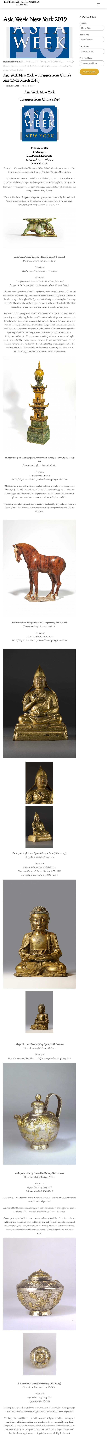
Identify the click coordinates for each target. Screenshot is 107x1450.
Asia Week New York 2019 (45, 62)
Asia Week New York (32, 62)
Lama (16, 66)
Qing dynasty (52, 66)
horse (12, 66)
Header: (83, 22)
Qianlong (45, 66)
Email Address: (86, 58)
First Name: (84, 34)
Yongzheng (20, 70)
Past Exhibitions (10, 62)
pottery (39, 66)
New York (33, 66)
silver (62, 66)
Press (21, 62)
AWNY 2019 (57, 62)
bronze (64, 62)
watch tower (12, 70)
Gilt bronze (6, 66)
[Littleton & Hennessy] (22, 2)
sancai (58, 66)
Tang (66, 66)
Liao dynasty (26, 66)
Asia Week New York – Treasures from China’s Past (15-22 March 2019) (37, 77)
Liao (20, 66)
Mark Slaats (12, 86)
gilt (73, 62)
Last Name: (84, 46)
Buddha (69, 62)
